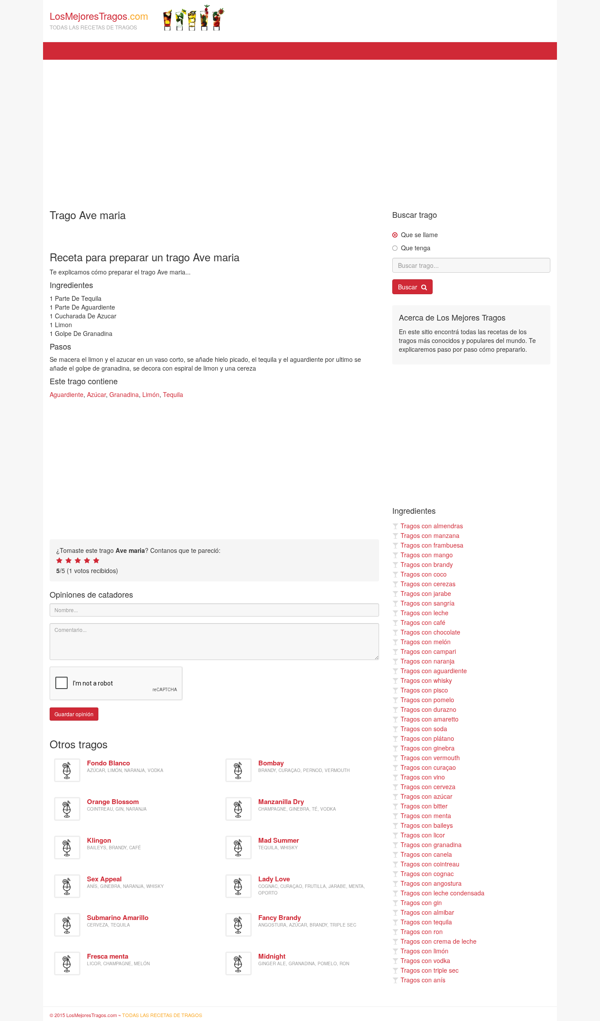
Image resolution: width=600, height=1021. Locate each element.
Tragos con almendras (432, 525)
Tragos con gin (421, 902)
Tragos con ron (422, 931)
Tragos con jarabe (426, 593)
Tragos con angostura (431, 883)
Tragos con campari (428, 651)
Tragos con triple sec (430, 970)
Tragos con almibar (427, 912)
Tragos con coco (424, 574)
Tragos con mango (427, 554)
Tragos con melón (426, 641)
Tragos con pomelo (427, 699)
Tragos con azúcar (426, 796)
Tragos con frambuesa (432, 545)
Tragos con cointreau (430, 863)
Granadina (124, 394)
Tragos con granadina (431, 844)
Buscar (408, 286)
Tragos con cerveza (428, 786)
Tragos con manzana (430, 535)
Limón (150, 394)
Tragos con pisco (424, 689)
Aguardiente (66, 394)
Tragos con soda (424, 728)
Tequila (173, 394)
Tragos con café (423, 622)
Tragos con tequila (426, 921)
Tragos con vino (423, 776)
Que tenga (415, 247)
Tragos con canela (426, 854)
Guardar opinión (74, 714)
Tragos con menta (426, 815)
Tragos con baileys (427, 825)
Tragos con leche (424, 612)
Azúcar (96, 394)
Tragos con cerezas (428, 583)
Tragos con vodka (425, 960)
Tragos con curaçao (428, 767)
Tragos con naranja (428, 661)
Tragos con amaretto (430, 718)
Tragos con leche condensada (442, 892)
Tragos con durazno (428, 709)
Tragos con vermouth (430, 757)
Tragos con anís (423, 979)
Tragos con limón (424, 950)
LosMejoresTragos (99, 20)
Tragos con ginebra (428, 747)
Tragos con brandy (427, 564)
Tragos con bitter (424, 805)
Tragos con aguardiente (434, 670)
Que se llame (419, 234)
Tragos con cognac (427, 873)
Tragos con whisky (426, 680)
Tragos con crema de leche (439, 941)
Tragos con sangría (428, 603)
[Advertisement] (300, 130)
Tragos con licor (423, 834)
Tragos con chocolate (430, 632)
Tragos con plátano (427, 738)
